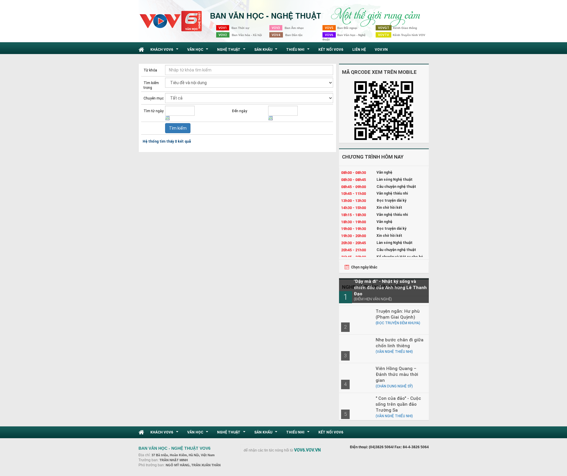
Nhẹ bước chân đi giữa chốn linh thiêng (399, 342)
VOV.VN (381, 49)
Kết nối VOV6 (330, 49)
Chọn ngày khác (364, 267)
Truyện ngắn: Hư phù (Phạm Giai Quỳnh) (398, 314)
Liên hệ (359, 49)
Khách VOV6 (165, 51)
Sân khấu (266, 51)
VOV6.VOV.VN (307, 450)
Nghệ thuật (232, 51)
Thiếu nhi (298, 51)
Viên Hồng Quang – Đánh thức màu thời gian (397, 374)
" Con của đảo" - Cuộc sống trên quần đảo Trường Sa (398, 404)
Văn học (198, 51)
